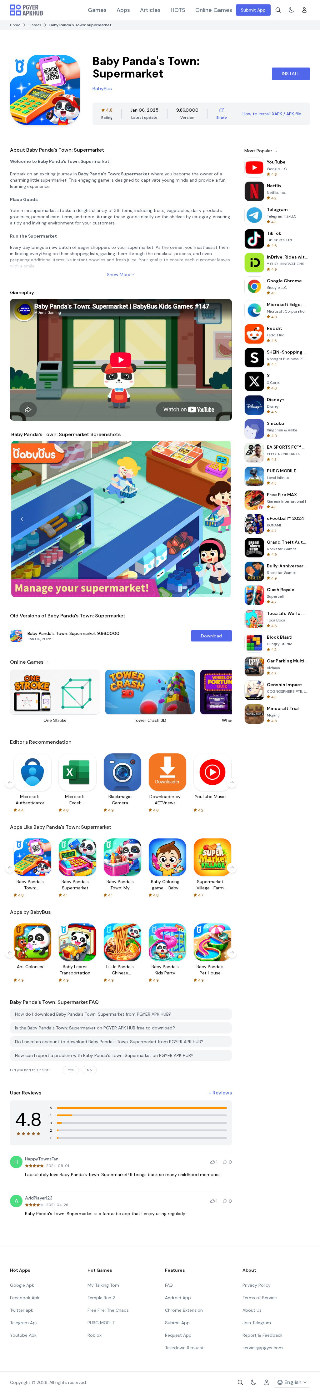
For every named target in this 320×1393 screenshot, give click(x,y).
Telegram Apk (24, 1322)
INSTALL (291, 73)
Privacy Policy (256, 1285)
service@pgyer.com (262, 1347)
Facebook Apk (24, 1297)
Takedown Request (184, 1347)
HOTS (178, 10)
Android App (178, 1297)
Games (97, 10)
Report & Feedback (262, 1335)
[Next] (220, 519)
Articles (150, 10)
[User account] (304, 10)
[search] (278, 10)
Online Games (213, 10)
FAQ (169, 1285)
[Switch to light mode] (291, 10)
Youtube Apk (23, 1335)
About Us (252, 1310)
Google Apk (22, 1285)
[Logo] (26, 10)
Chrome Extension (184, 1310)
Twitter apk (21, 1310)
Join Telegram (256, 1322)
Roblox (95, 1335)
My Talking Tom (103, 1285)
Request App (178, 1335)
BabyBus (102, 88)
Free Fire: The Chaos (108, 1310)
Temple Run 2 (101, 1297)
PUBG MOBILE (101, 1322)
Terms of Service (259, 1297)
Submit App (253, 10)
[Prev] (22, 519)
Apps (123, 10)
